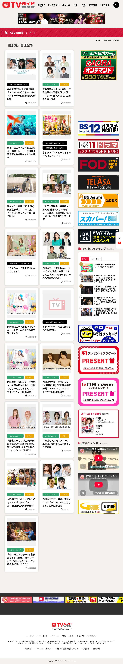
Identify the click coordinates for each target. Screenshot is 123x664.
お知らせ (28, 648)
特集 (75, 4)
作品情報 (93, 4)
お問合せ (85, 648)
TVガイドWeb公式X (97, 643)
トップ (30, 636)
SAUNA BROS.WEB (87, 641)
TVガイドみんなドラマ (106, 641)
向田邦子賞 (41, 5)
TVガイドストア (53, 643)
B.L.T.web (42, 641)
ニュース (66, 4)
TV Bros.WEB (55, 641)
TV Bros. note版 (70, 641)
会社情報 (96, 648)
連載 (83, 4)
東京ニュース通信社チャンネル (31, 643)
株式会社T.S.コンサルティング (74, 643)
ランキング (105, 4)
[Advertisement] (98, 101)
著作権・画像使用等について (67, 648)
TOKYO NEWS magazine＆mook (22, 641)
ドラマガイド (53, 4)
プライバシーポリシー (44, 648)
